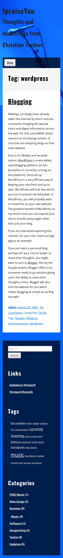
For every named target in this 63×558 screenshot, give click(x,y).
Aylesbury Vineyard (22, 385)
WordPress (25, 160)
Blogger (33, 263)
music (17, 454)
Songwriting (18, 530)
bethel (29, 423)
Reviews (15, 508)
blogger (20, 318)
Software (16, 523)
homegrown (18, 447)
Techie (42, 313)
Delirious (16, 441)
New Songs (17, 501)
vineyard (14, 463)
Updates (40, 456)
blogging (31, 318)
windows (27, 463)
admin (12, 307)
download (26, 442)
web (21, 463)
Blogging (20, 101)
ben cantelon (18, 423)
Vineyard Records (21, 392)
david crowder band (33, 436)
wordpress (36, 323)
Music (15, 516)
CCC (12, 429)
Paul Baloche (30, 456)
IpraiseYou (19, 10)
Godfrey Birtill (37, 442)
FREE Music (17, 495)
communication (18, 323)
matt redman (31, 447)
